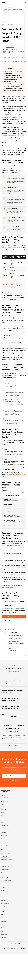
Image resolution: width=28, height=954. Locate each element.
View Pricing (8, 620)
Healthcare (3, 897)
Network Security (5, 869)
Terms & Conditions (14, 948)
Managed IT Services (5, 853)
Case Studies (4, 829)
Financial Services (5, 903)
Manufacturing (4, 900)
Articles (2, 838)
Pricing (2, 842)
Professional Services (6, 880)
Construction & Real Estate (7, 884)
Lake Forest (3, 937)
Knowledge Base (4, 825)
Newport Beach (4, 918)
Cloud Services (4, 863)
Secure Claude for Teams (6, 859)
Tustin (2, 924)
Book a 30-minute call (13, 616)
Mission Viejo (4, 934)
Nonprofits (3, 906)
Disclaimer (23, 948)
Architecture (3, 887)
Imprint (2, 950)
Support (3, 819)
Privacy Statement (4, 948)
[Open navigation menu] (25, 2)
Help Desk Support (5, 866)
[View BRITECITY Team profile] (5, 632)
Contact (3, 815)
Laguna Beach (4, 931)
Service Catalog (4, 835)
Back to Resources (7, 18)
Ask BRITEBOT (6, 801)
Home (3, 7)
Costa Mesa (3, 921)
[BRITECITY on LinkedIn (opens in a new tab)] (2, 804)
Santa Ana (3, 927)
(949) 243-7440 (5, 798)
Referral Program (4, 845)
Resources (9, 7)
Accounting (3, 890)
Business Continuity (5, 872)
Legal (2, 893)
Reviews (3, 822)
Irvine (2, 914)
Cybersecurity (4, 856)
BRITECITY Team (10, 47)
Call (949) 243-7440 (14, 780)
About (2, 812)
